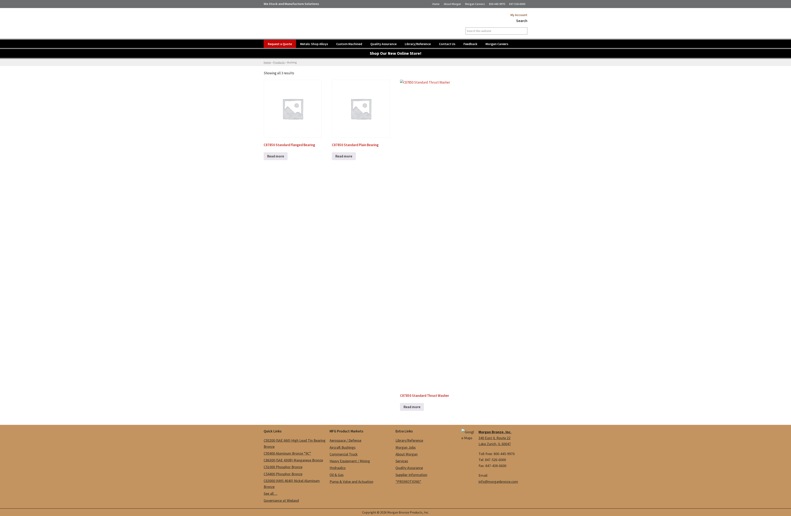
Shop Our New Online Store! (395, 53)
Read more (275, 156)
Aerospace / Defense (345, 440)
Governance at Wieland (281, 500)
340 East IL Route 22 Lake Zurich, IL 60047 (495, 438)
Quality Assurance (409, 467)
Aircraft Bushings (343, 447)
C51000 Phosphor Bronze (283, 467)
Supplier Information (411, 474)
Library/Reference (409, 440)
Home (436, 4)
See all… (270, 493)
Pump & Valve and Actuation (351, 481)
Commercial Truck (344, 454)
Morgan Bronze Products (314, 19)
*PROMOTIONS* (408, 481)
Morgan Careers (475, 4)
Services (402, 461)
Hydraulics (338, 467)
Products (279, 62)
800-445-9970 (497, 4)
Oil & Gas (337, 474)
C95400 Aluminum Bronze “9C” (287, 453)
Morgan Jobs (406, 447)
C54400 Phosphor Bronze (283, 474)
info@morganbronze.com (498, 481)
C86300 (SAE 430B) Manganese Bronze (293, 460)
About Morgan (452, 4)
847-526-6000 (517, 4)
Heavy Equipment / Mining (350, 461)
